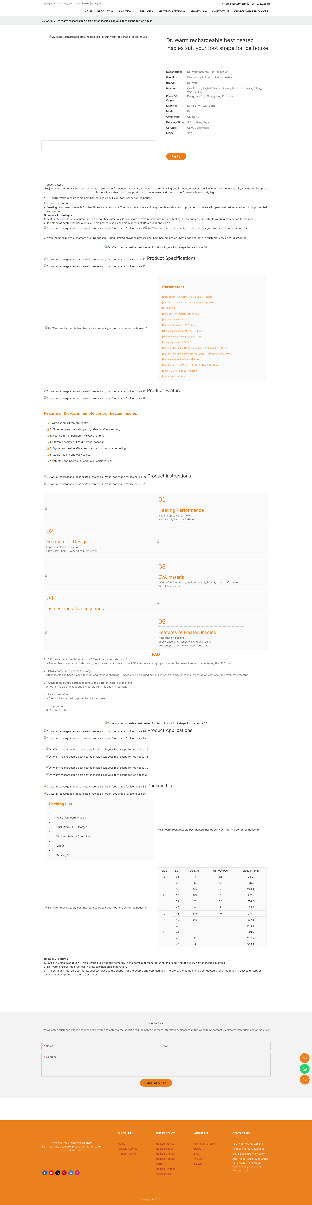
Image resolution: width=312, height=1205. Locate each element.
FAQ (196, 1153)
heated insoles (62, 219)
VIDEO (198, 1158)
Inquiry (176, 156)
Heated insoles (165, 1143)
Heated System (165, 1168)
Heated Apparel (165, 1158)
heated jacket (83, 188)
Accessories (163, 1173)
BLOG (197, 1148)
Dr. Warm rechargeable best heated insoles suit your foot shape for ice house (104, 20)
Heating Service (127, 1148)
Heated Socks (164, 1148)
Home (121, 1143)
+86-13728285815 (260, 3)
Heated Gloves (165, 1153)
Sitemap (167, 1199)
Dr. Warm (47, 20)
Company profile (204, 1143)
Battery (160, 1163)
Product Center (127, 1153)
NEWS (198, 1163)
